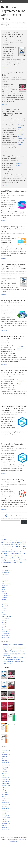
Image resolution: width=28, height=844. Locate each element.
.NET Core (6, 540)
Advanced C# (11, 79)
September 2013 (6, 817)
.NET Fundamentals (7, 570)
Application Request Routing (16, 540)
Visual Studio (23, 560)
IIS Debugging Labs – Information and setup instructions (14, 157)
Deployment (6, 376)
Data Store (16, 40)
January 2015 (5, 812)
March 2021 (5, 775)
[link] (22, 51)
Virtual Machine (12, 121)
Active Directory (20, 38)
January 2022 (5, 762)
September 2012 (6, 823)
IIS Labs (5, 555)
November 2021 (6, 764)
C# (24, 549)
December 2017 (6, 798)
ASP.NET (23, 340)
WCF (1, 562)
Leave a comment (5, 307)
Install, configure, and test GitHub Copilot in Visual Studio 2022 (13, 302)
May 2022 (4, 760)
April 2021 (4, 773)
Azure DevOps (11, 546)
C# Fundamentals (21, 79)
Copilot (23, 305)
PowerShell (15, 558)
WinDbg (9, 562)
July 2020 (4, 789)
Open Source (5, 618)
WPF (18, 562)
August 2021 (5, 768)
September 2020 (6, 785)
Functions (20, 120)
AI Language (18, 233)
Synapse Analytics (17, 42)
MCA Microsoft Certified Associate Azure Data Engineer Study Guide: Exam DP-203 (13, 34)
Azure (3, 40)
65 (16, 515)
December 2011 (6, 829)
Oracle (10, 558)
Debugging (4, 81)
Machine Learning (5, 42)
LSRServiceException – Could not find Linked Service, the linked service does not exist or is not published (14, 408)
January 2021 (5, 777)
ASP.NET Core (10, 542)
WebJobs (5, 562)
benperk (5, 38)
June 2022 (4, 758)
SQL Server (16, 560)
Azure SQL (3, 549)
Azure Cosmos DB (4, 546)
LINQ (11, 555)
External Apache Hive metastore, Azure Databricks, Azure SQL (12, 481)
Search (24, 522)
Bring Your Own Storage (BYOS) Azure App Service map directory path (14, 371)
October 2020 (5, 783)
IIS (17, 160)
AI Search (23, 233)
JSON (9, 555)
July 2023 (4, 756)
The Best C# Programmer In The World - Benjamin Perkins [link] (13, 12)
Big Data (6, 40)
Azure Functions (20, 546)
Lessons (4, 614)
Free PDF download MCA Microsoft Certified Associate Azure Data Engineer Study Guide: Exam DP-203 (13, 267)
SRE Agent (7, 197)
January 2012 (5, 827)
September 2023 (6, 754)
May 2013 (4, 819)
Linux (14, 555)
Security (3, 560)
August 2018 (5, 794)
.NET (2, 540)
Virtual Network (9, 44)
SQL (12, 560)
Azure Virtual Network (18, 549)
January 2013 (5, 821)
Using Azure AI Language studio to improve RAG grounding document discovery (13, 229)
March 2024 (5, 752)
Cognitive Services (7, 551)
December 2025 (6, 750)
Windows (14, 562)
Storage (11, 42)
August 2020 (5, 787)
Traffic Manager (5, 121)
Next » (20, 515)
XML (21, 562)
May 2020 (4, 793)
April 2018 (4, 796)
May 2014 (4, 814)
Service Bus (8, 560)
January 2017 (5, 802)
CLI (1, 551)
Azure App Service (18, 544)
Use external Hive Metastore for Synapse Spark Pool (12, 445)
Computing (11, 40)
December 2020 (6, 779)
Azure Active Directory (5, 544)
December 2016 (6, 804)
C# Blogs (16, 79)
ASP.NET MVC (17, 542)
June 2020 (4, 791)
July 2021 (4, 770)
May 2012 (4, 825)
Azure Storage (9, 549)
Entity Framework (13, 553)
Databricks (20, 40)
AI (14, 195)
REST (20, 558)
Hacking (4, 610)
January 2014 (5, 816)
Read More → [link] (5, 68)
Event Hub (19, 553)
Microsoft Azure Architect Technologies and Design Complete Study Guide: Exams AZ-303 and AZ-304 (14, 112)
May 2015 (4, 810)
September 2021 (6, 766)
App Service (12, 120)
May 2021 (4, 771)
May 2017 (4, 800)
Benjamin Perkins (7, 77)
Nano (22, 555)
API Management (5, 120)
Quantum (4, 620)
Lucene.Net (17, 555)
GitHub (23, 553)
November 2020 (6, 781)
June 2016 (4, 806)
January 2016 (5, 808)
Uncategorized (6, 633)
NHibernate (4, 558)
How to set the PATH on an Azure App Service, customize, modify (12, 337)
